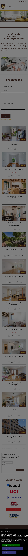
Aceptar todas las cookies (10, 545)
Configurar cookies (9, 552)
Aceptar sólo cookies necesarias (12, 549)
